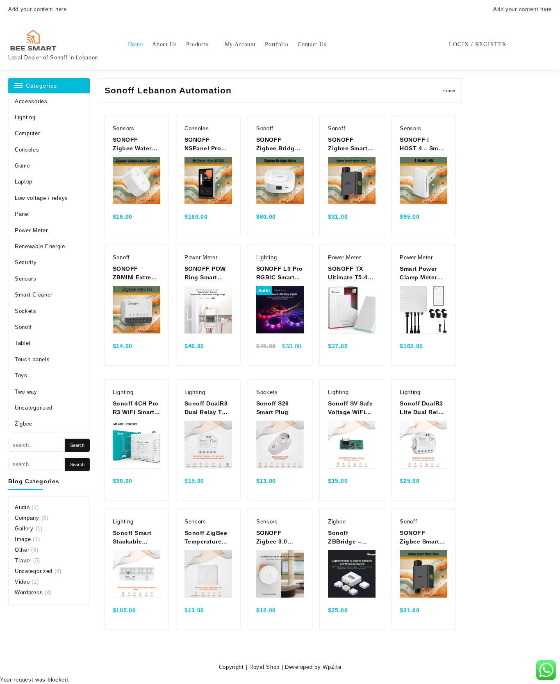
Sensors (25, 279)
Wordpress (29, 592)
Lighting (25, 117)
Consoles (27, 150)
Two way (26, 392)
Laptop (23, 182)
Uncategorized (33, 408)
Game (22, 166)
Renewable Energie (40, 246)
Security (26, 262)
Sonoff (23, 327)
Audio (22, 507)
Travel (23, 560)
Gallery (24, 528)
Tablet (23, 343)
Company (27, 518)
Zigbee (23, 424)
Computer (27, 133)
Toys (21, 375)
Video (22, 582)
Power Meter (31, 230)
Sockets (25, 311)
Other (22, 550)
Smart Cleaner (33, 295)
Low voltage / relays (41, 198)
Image (23, 539)
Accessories (31, 101)
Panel (22, 214)
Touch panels (32, 359)
